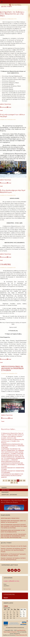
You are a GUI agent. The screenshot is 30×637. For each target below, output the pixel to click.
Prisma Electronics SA (21, 635)
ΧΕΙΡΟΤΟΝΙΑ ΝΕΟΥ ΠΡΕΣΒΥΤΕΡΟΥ (10, 518)
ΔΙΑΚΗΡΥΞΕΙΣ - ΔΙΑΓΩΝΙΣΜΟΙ (9, 494)
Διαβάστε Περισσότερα (7, 415)
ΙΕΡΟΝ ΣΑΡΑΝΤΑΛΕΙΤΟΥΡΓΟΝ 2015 (10, 461)
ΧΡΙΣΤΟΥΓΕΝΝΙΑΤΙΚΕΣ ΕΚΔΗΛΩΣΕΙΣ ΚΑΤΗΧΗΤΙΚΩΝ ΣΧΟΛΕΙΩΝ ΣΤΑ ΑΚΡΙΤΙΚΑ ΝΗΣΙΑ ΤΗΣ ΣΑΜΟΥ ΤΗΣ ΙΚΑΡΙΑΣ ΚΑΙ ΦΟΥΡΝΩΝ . (14, 526)
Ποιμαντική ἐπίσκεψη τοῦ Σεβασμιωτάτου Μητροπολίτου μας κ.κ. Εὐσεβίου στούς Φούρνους (12, 441)
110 (12, 480)
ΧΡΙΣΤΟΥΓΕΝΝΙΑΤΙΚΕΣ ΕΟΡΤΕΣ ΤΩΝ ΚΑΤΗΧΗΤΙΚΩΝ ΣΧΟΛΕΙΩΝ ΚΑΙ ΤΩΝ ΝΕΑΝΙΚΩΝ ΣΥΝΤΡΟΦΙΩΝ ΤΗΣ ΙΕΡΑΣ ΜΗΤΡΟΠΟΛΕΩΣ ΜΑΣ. (13, 536)
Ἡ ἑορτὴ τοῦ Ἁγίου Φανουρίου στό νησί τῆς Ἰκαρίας (14, 546)
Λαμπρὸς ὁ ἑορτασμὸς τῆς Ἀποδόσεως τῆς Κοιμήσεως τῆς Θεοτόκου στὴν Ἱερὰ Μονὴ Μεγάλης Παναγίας (13, 550)
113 (21, 480)
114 (24, 480)
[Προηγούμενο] (6, 481)
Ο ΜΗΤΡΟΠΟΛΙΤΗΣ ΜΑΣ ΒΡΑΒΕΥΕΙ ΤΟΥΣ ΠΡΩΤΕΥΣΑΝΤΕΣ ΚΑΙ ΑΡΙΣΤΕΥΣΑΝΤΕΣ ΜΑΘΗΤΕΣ (12, 475)
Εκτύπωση (5, 418)
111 (15, 480)
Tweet (2, 421)
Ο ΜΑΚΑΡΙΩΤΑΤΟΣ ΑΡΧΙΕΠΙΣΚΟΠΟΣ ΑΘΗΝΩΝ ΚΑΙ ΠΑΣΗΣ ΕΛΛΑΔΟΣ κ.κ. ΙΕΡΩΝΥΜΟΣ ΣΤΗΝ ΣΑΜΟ (12, 446)
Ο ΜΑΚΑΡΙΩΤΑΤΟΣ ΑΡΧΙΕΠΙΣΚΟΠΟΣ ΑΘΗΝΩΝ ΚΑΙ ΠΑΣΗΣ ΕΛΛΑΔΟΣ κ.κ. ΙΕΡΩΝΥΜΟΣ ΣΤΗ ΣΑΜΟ (12, 464)
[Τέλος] (17, 483)
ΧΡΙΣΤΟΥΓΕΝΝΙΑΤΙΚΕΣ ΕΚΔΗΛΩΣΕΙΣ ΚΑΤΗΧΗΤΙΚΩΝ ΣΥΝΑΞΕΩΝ (12, 368)
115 (12, 482)
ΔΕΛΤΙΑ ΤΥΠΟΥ (6, 490)
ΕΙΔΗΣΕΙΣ (4, 487)
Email (9, 107)
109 (9, 480)
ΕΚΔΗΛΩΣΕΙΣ (5, 492)
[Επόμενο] (14, 483)
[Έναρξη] (4, 481)
